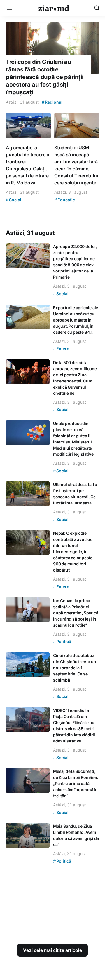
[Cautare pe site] (97, 8)
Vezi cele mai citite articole (52, 950)
